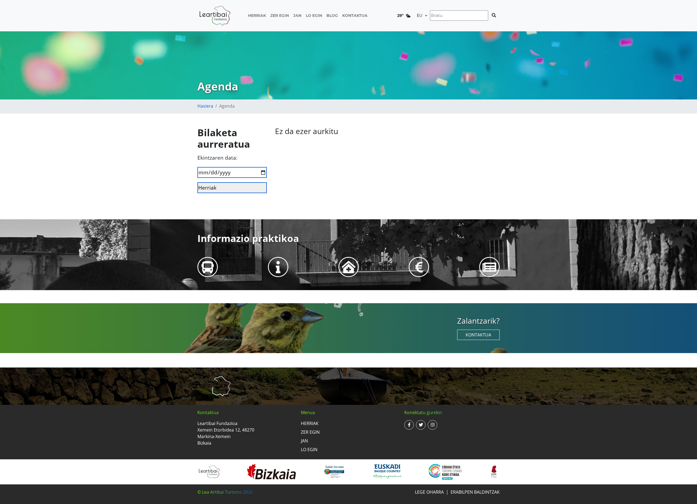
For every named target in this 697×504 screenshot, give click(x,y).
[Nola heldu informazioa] (207, 267)
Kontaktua (355, 15)
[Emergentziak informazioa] (349, 267)
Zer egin (279, 15)
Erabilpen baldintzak (475, 492)
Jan (297, 15)
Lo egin (314, 15)
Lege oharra (429, 492)
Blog (332, 15)
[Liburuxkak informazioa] (489, 267)
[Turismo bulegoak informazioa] (278, 267)
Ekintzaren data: (217, 157)
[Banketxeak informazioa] (419, 267)
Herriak (257, 15)
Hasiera (205, 106)
